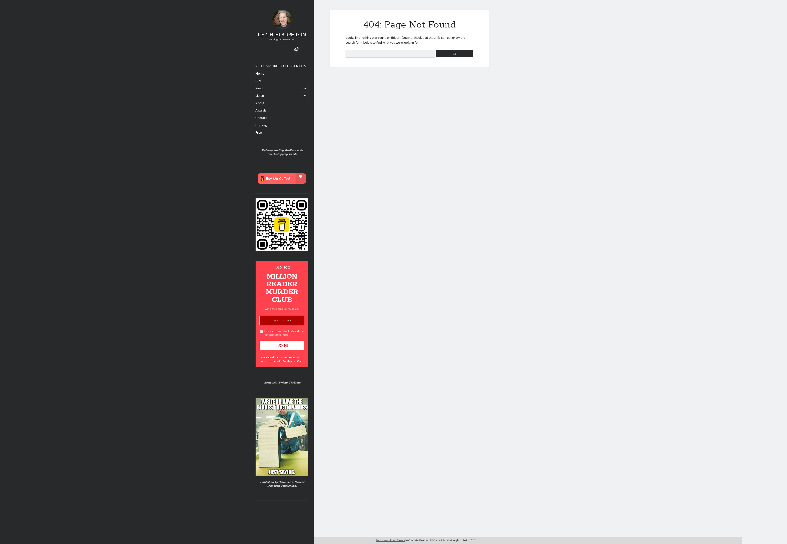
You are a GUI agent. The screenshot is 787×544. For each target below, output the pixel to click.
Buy (258, 81)
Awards (260, 110)
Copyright (262, 125)
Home (259, 73)
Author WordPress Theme (390, 540)
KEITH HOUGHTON (282, 35)
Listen (259, 95)
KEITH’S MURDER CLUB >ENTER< (281, 66)
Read (259, 88)
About (259, 103)
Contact (261, 117)
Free (258, 132)
